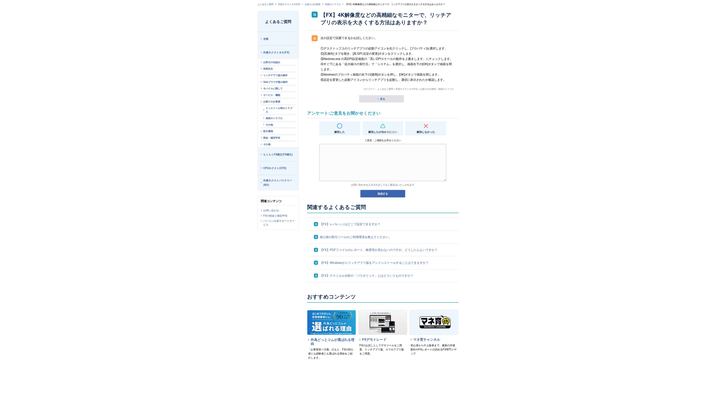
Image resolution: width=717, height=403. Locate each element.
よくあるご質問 (265, 4)
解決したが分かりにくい (382, 132)
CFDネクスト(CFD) (274, 168)
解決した (339, 132)
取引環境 (268, 131)
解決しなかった (426, 132)
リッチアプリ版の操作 (275, 75)
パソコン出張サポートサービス (279, 222)
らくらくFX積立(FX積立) (278, 154)
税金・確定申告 (271, 137)
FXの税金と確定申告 (275, 215)
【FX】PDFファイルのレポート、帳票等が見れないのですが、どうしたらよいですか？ (378, 250)
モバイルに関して (273, 88)
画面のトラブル (333, 4)
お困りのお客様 (312, 4)
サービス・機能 (271, 95)
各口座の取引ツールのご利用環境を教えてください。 (356, 237)
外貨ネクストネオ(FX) (289, 4)
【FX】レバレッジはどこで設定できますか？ (350, 224)
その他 (269, 124)
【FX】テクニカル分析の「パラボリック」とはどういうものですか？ (366, 275)
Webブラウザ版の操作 (275, 82)
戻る (382, 99)
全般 (266, 38)
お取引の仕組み (271, 62)
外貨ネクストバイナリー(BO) (277, 182)
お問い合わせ (271, 210)
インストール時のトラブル (279, 109)
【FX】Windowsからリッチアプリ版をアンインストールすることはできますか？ (374, 262)
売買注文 (268, 68)
